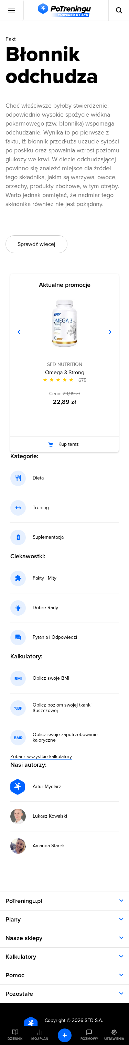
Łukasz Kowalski (50, 816)
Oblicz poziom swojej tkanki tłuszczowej (62, 707)
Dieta (38, 478)
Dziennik (15, 1039)
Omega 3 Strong (64, 372)
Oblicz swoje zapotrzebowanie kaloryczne (65, 737)
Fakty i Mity (44, 578)
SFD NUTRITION (64, 364)
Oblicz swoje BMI (51, 678)
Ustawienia (114, 1039)
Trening (41, 507)
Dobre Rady (45, 608)
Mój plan (39, 1039)
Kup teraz (68, 444)
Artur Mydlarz (47, 786)
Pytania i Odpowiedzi (55, 637)
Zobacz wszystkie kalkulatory (41, 756)
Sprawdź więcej (36, 244)
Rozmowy (89, 1039)
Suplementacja (48, 537)
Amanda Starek (49, 846)
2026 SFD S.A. (87, 1020)
